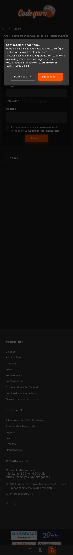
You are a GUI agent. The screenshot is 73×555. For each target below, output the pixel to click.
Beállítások (20, 76)
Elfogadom (48, 76)
